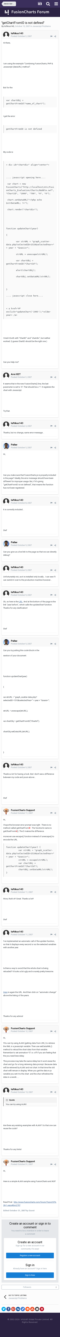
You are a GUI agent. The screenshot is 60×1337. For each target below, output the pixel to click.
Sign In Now (30, 1275)
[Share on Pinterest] (42, 1309)
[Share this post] (55, 36)
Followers (27, 1287)
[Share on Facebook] (8, 1309)
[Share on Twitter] (4, 1309)
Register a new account (30, 1255)
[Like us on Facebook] (27, 1328)
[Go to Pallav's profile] (6, 446)
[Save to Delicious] (23, 1309)
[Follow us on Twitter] (34, 1328)
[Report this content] (51, 36)
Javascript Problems (41, 26)
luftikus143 (9, 26)
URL (21, 601)
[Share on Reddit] (27, 1309)
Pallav (14, 444)
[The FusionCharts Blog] (20, 1328)
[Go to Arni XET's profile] (6, 376)
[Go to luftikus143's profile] (6, 35)
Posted (21, 36)
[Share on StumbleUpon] (32, 1309)
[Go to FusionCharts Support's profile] (6, 812)
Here (5, 992)
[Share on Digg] (18, 1309)
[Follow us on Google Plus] (41, 1328)
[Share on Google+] (13, 1309)
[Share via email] (37, 1309)
